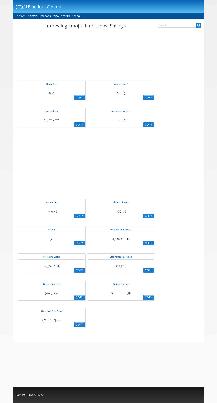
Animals (32, 16)
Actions (21, 16)
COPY (79, 97)
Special (76, 16)
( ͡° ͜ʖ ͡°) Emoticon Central (38, 6)
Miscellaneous (61, 16)
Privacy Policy (35, 395)
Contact (20, 395)
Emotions (45, 16)
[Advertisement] (85, 54)
